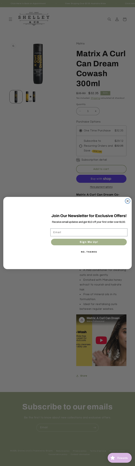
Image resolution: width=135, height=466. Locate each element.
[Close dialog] (127, 201)
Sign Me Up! (89, 242)
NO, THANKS (89, 252)
